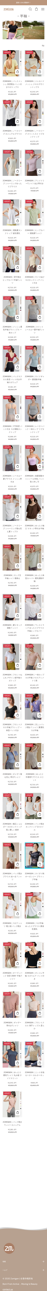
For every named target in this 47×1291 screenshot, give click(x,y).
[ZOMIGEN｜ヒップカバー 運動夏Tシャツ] (39, 221)
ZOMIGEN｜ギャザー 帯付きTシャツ (12, 1024)
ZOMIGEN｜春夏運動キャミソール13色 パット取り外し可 (34, 479)
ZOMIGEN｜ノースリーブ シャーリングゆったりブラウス (12, 183)
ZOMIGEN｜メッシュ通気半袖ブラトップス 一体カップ (12, 330)
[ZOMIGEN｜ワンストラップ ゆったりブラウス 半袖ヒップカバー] (39, 615)
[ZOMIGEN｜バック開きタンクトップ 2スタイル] (39, 814)
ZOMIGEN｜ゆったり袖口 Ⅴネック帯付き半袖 (34, 527)
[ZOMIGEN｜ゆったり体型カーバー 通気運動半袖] (39, 566)
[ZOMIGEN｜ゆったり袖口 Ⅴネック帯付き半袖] (39, 516)
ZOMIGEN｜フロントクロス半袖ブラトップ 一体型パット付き (12, 727)
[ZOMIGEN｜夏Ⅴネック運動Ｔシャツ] (17, 615)
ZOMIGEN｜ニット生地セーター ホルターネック (34, 1075)
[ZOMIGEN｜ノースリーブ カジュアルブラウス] (17, 121)
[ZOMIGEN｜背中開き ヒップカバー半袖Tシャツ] (17, 267)
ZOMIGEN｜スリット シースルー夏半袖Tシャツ (34, 330)
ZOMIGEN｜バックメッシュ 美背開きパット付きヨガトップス (12, 84)
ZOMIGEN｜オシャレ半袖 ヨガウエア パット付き (34, 976)
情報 (4, 1262)
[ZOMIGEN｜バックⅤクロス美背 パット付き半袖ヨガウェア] (17, 367)
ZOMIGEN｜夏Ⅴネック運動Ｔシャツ (12, 626)
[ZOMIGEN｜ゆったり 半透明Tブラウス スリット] (39, 764)
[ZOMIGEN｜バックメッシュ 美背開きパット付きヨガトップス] (17, 71)
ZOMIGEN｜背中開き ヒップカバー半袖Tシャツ (12, 280)
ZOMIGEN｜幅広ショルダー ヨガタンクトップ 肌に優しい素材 (12, 827)
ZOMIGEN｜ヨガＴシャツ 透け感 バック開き (12, 924)
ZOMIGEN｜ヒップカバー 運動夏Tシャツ (34, 231)
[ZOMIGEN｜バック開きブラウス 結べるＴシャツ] (17, 864)
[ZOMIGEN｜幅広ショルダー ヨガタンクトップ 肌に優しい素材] (17, 814)
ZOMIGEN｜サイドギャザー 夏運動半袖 (34, 378)
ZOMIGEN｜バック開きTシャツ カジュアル (12, 1123)
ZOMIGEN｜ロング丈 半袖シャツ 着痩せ (12, 576)
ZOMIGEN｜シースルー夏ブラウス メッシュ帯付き (12, 479)
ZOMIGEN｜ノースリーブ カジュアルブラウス (12, 132)
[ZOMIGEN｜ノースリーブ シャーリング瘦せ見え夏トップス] (17, 516)
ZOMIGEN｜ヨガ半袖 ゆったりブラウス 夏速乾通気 (34, 926)
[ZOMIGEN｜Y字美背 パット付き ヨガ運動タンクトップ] (17, 416)
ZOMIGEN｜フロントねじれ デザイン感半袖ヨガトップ (12, 677)
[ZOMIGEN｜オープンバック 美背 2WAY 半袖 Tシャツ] (17, 963)
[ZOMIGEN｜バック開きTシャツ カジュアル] (17, 1112)
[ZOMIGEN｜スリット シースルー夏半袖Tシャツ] (39, 317)
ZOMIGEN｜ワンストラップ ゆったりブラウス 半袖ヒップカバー (34, 628)
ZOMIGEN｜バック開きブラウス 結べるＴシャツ (12, 876)
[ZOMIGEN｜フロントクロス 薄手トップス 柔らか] (39, 1013)
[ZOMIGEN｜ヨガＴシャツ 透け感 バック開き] (17, 913)
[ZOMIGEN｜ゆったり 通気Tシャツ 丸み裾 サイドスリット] (17, 1063)
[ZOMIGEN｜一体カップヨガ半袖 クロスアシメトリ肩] (39, 665)
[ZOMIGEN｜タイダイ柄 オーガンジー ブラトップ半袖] (39, 864)
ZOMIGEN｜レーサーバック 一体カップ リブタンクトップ (34, 429)
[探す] (30, 9)
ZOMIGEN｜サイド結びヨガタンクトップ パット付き (34, 280)
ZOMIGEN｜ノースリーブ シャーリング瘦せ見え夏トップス (12, 528)
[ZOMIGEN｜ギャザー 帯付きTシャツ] (17, 1013)
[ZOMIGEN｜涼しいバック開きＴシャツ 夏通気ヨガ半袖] (39, 715)
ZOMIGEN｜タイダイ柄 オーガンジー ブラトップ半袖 (34, 876)
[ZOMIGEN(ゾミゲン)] (8, 9)
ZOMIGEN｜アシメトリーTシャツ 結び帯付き (34, 182)
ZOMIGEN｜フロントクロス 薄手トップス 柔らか (34, 1025)
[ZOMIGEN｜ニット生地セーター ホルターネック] (39, 1063)
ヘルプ (5, 1270)
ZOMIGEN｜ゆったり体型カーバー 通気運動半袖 (34, 578)
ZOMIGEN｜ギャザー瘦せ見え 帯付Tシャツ (12, 775)
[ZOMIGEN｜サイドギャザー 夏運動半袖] (39, 367)
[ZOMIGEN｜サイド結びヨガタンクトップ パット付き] (39, 267)
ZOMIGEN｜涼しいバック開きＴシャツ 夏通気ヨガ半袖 (34, 727)
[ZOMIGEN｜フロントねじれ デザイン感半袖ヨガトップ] (17, 665)
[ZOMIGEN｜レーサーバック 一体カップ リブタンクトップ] (39, 416)
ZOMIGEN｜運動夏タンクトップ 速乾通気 (12, 231)
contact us (8, 1289)
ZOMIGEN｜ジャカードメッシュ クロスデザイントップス (34, 84)
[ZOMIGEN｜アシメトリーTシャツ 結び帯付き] (39, 171)
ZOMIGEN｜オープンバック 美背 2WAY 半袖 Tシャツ (12, 976)
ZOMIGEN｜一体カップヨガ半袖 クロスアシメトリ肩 (34, 677)
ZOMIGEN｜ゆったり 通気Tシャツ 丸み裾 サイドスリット (12, 1075)
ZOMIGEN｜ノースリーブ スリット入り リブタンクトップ (34, 134)
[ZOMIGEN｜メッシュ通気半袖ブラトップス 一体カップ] (17, 317)
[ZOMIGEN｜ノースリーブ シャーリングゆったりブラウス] (17, 171)
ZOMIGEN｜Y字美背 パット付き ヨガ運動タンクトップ (12, 429)
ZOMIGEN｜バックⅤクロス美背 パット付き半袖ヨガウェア (12, 379)
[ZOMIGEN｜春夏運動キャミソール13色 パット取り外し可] (39, 466)
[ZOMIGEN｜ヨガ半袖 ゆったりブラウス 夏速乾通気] (39, 913)
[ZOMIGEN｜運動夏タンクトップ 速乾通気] (17, 221)
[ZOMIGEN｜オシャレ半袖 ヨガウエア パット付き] (39, 963)
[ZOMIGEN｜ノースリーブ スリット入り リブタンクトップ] (39, 121)
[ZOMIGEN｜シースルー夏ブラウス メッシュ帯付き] (17, 466)
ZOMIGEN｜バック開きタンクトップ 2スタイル (34, 827)
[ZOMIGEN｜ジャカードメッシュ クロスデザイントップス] (39, 71)
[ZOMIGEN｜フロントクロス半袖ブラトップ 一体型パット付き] (17, 715)
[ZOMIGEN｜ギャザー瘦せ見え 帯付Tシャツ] (17, 764)
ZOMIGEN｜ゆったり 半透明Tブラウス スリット (35, 777)
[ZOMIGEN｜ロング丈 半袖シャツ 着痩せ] (17, 566)
